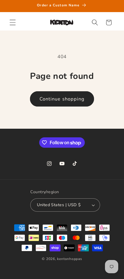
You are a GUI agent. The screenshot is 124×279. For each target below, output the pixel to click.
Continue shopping (62, 99)
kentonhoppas (69, 259)
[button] (13, 22)
